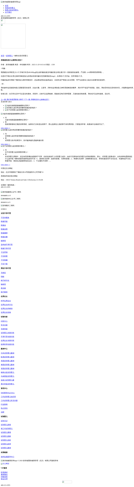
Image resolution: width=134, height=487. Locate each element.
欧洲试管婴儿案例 (7, 357)
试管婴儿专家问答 (7, 333)
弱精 (2, 276)
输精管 (3, 284)
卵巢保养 (4, 229)
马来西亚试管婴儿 (7, 376)
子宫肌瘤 (4, 260)
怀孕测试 (4, 472)
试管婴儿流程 (6, 440)
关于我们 (8, 12)
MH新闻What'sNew (8, 393)
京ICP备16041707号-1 (66, 460)
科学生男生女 (6, 301)
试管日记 (4, 421)
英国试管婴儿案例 (7, 368)
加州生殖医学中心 (7, 457)
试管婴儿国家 (6, 436)
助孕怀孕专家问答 (7, 344)
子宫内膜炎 (5, 217)
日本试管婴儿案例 (7, 353)
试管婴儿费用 (6, 432)
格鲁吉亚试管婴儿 (11, 10)
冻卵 (2, 412)
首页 (6, 6)
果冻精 (3, 288)
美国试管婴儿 (10, 8)
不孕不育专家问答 (7, 337)
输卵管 (3, 241)
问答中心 (4, 321)
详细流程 (4, 477)
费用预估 (4, 474)
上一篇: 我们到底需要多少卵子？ (13, 99)
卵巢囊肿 (4, 233)
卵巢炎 (3, 225)
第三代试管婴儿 (7, 428)
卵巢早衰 (4, 221)
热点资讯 (4, 408)
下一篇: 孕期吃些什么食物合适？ (37, 99)
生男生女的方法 (7, 305)
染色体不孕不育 (7, 244)
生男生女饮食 (6, 312)
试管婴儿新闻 (6, 425)
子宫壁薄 (4, 252)
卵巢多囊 (4, 237)
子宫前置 (4, 256)
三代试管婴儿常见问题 (9, 400)
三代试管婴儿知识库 (8, 397)
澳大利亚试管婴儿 (7, 384)
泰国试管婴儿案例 (7, 365)
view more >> (5, 128)
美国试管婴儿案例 (7, 361)
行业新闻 (4, 404)
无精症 (3, 273)
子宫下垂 (4, 264)
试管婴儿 (9, 56)
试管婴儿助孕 (6, 444)
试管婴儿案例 (6, 448)
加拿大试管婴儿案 (7, 380)
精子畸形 (4, 292)
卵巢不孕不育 (6, 248)
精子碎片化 (5, 280)
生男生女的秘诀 (7, 308)
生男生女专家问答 (7, 340)
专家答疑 (4, 329)
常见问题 (4, 325)
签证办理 (4, 479)
